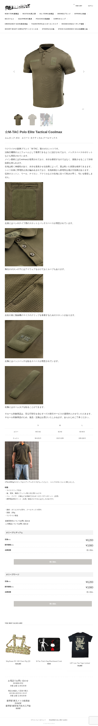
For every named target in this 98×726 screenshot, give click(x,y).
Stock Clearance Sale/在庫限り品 (73, 29)
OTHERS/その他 (48, 29)
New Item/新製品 (12, 14)
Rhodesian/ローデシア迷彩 (73, 24)
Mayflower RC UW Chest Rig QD (18, 661)
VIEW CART (78, 5)
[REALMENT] (17, 10)
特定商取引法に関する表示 (58, 720)
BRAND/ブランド (64, 14)
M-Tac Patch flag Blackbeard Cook (49, 661)
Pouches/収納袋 (43, 19)
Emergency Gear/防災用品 (16, 24)
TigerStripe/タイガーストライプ (44, 24)
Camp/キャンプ (59, 19)
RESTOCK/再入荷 (29, 14)
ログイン (90, 6)
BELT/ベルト (9, 19)
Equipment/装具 (25, 19)
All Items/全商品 (47, 14)
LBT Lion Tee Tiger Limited (80, 663)
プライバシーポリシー (38, 720)
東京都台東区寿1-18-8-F (18, 693)
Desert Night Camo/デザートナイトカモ (21, 29)
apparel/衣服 (80, 14)
